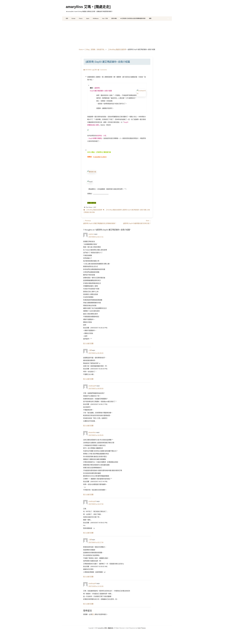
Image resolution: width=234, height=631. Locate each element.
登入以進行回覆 (88, 343)
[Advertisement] (117, 34)
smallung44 (92, 386)
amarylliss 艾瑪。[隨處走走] (88, 7)
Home (81, 49)
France (80, 18)
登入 (93, 614)
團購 (150, 18)
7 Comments (103, 69)
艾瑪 (95, 69)
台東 (148, 209)
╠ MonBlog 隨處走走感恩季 (116, 49)
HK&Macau (96, 18)
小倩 (89, 350)
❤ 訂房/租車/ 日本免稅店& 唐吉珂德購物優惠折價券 (132, 18)
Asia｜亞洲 (105, 18)
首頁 (67, 18)
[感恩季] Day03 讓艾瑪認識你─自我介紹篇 (134, 209)
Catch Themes (142, 628)
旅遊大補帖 (114, 18)
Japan (87, 18)
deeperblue (92, 432)
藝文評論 (92, 212)
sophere (91, 234)
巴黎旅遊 (86, 212)
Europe (73, 18)
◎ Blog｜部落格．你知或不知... (95, 49)
